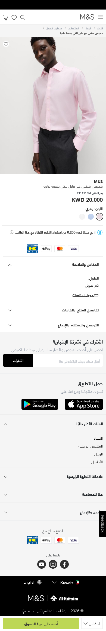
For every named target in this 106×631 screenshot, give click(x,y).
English (29, 582)
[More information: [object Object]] (12, 232)
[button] (99, 216)
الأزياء (100, 28)
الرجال (88, 28)
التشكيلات (73, 28)
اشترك (18, 360)
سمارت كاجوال (54, 28)
